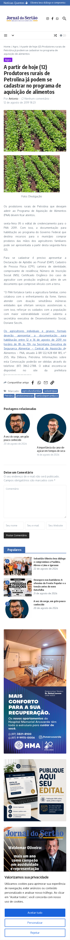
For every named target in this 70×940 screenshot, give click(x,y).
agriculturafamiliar (31, 391)
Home (7, 46)
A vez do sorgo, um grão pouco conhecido (16, 438)
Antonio (13, 98)
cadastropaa (50, 391)
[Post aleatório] (55, 35)
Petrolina (9, 395)
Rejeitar (35, 932)
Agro (15, 46)
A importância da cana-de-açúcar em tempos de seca (51, 449)
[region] (35, 906)
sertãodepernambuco (47, 395)
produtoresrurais (24, 395)
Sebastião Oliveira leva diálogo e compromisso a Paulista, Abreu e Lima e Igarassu (50, 562)
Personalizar (35, 922)
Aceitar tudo (35, 912)
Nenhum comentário (37, 98)
